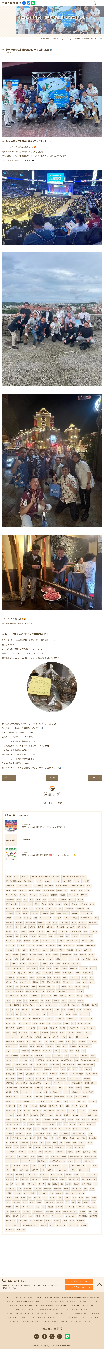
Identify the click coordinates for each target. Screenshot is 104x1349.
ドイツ (72, 1101)
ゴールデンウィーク (12, 996)
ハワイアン (74, 1055)
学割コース (37, 1188)
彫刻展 (19, 899)
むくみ (29, 1129)
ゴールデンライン (86, 913)
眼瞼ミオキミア (76, 1188)
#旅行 (60, 803)
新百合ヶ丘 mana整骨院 (81, 1129)
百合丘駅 (27, 1110)
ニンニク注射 (42, 1028)
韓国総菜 (38, 1037)
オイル (65, 1165)
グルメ (56, 1051)
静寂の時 (73, 1046)
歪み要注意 (9, 1207)
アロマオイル (60, 1019)
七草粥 (16, 959)
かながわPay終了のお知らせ (14, 991)
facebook (16, 1051)
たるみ (22, 1129)
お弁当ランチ (10, 1101)
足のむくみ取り (23, 1156)
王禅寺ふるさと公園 (12, 1055)
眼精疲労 (25, 913)
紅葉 (17, 936)
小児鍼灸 (24, 954)
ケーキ (32, 1065)
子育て (58, 964)
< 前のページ (9, 777)
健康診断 (80, 1032)
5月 (42, 1000)
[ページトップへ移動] (99, 1284)
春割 (87, 1198)
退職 (25, 1106)
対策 (74, 1198)
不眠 (34, 1042)
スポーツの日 (38, 1069)
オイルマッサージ (88, 982)
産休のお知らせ (69, 945)
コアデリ (69, 1097)
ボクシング (30, 959)
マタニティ (9, 927)
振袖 (7, 964)
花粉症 (92, 1188)
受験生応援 (27, 1188)
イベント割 (37, 1092)
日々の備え (49, 1046)
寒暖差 (39, 1202)
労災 (48, 922)
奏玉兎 (71, 1088)
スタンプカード (25, 982)
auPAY (34, 987)
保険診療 (55, 954)
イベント (50, 959)
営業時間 (67, 1143)
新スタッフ (50, 991)
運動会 (63, 1069)
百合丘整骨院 (49, 886)
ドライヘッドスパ (86, 936)
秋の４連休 (9, 1069)
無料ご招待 (24, 1179)
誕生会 (40, 1156)
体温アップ (26, 1019)
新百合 (50, 1078)
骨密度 (19, 941)
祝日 (18, 909)
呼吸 (15, 932)
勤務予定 (63, 996)
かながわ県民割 (46, 1010)
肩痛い (38, 1120)
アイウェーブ (44, 1175)
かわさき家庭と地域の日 (86, 1065)
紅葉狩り (40, 945)
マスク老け (39, 909)
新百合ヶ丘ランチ (90, 1083)
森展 (45, 1092)
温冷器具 (15, 954)
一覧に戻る (52, 777)
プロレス (42, 1184)
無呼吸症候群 (69, 909)
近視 (19, 1188)
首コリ (52, 1225)
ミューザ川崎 (92, 1042)
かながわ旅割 (23, 1032)
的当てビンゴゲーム (69, 1065)
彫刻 (85, 932)
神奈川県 (79, 996)
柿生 (19, 1110)
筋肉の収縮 (60, 927)
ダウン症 (72, 1124)
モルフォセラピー (28, 1005)
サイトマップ (89, 1321)
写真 (79, 1202)
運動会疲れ (88, 996)
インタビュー (15, 1165)
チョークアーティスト (48, 941)
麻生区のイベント (55, 1092)
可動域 (8, 1065)
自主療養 (57, 973)
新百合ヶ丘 (22, 890)
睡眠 (52, 913)
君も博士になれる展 (36, 954)
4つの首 (23, 927)
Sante (51, 1193)
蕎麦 (71, 1051)
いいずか (64, 1051)
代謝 (94, 1152)
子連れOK (33, 936)
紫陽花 (37, 904)
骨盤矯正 (73, 890)
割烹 (77, 1051)
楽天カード (22, 1152)
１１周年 (32, 1138)
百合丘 (89, 886)
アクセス (76, 881)
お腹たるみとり (10, 1156)
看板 (15, 982)
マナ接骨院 (48, 1097)
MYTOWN (75, 1115)
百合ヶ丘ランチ (77, 1083)
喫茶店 (75, 1069)
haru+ (90, 1133)
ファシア (81, 1124)
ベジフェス (85, 1120)
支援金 (49, 968)
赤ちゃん (84, 977)
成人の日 (14, 964)
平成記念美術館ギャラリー (65, 991)
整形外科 (41, 927)
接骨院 (61, 1042)
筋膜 (61, 1106)
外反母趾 (31, 1124)
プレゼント (30, 945)
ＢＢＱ (8, 1023)
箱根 (77, 959)
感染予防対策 (10, 1028)
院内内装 (88, 1069)
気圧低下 (86, 1202)
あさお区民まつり (66, 1060)
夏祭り (68, 1014)
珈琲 (35, 918)
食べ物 (92, 904)
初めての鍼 (20, 1042)
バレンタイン (10, 977)
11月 (65, 1124)
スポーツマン (49, 1152)
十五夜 (63, 1037)
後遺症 (72, 1221)
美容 (7, 1184)
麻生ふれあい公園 (26, 1055)
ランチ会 (15, 1120)
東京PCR (66, 1023)
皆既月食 (8, 1092)
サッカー (58, 1101)
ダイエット (23, 895)
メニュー (48, 881)
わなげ (70, 1161)
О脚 (63, 1010)
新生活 (85, 987)
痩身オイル (25, 1010)
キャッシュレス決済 (12, 1198)
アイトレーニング (57, 1216)
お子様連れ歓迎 (30, 922)
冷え (17, 927)
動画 (28, 1042)
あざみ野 (44, 1225)
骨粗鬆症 (27, 941)
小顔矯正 (37, 1198)
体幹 (54, 932)
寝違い (71, 1037)
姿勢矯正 (8, 918)
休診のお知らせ (59, 1147)
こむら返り (50, 927)
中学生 (8, 1170)
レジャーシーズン (34, 1014)
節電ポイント (76, 1092)
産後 (80, 890)
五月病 (69, 1147)
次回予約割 (34, 1170)
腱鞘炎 (51, 904)
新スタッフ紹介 (35, 950)
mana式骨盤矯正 (11, 1152)
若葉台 (48, 954)
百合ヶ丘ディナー (11, 1088)
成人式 (95, 959)
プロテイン (34, 913)
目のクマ (54, 1179)
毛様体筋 (67, 1198)
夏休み (23, 1014)
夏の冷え (74, 904)
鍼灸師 (65, 977)
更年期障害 (93, 1216)
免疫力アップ (10, 1019)
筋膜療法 (43, 1106)
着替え (78, 1152)
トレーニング (63, 932)
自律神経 (8, 932)
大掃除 (18, 950)
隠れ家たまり (42, 1161)
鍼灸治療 (48, 1069)
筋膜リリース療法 (91, 1074)
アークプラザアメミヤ (78, 1133)
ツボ (46, 1042)
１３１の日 (83, 968)
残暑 (14, 1023)
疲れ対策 (15, 1216)
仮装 (59, 1124)
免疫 (18, 1019)
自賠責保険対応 (38, 1211)
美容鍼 (59, 890)
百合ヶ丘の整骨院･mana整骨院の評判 (74, 877)
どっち (36, 1129)
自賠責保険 (80, 1221)
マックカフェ (47, 1051)
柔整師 (23, 1147)
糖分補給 (21, 945)
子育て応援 (9, 1175)
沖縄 (78, 1101)
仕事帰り (70, 1152)
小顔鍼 (23, 1198)
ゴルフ (66, 904)
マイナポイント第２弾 (13, 1005)
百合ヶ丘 (8, 877)
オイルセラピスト (61, 1170)
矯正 (73, 1202)
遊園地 (90, 1143)
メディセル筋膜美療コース (25, 1101)
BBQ (47, 1156)
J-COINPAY (84, 895)
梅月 (51, 1138)
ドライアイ (9, 1179)
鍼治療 (42, 1023)
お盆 (88, 1165)
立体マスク (53, 1074)
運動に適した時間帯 (53, 982)
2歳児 (48, 1143)
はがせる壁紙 (30, 1074)
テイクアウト (58, 1083)
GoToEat (71, 996)
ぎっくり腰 (83, 1106)
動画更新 (54, 1032)
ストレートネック (64, 1129)
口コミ (16, 1147)
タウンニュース (88, 1161)
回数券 (66, 1188)
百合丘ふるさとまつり (89, 1179)
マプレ (78, 973)
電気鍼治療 (44, 1032)
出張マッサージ (84, 1170)
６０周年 (8, 1147)
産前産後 (73, 1170)
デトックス (82, 922)
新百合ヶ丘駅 (37, 1110)
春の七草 (8, 959)
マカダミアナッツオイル (19, 1138)
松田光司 (78, 950)
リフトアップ (10, 941)
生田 (67, 1106)
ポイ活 (78, 1088)
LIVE (48, 932)
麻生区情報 (49, 1211)
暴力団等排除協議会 (36, 1221)
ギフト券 (72, 1000)
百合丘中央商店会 (35, 1083)
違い (74, 1042)
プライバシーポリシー (24, 886)
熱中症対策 (87, 1010)
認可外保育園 (24, 1143)
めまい (65, 1046)
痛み (38, 1124)
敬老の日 (53, 1042)
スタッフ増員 (86, 1184)
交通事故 (54, 895)
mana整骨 (38, 1088)
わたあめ (95, 1120)
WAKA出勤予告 (64, 1005)
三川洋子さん (20, 1133)
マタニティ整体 (50, 945)
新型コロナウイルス (84, 1023)
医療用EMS (75, 913)
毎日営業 (60, 1202)
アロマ (48, 1055)
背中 (95, 1211)
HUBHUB (78, 1161)
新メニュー (35, 1010)
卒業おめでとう (68, 982)
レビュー (30, 1207)
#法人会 (52, 803)
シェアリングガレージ (13, 1225)
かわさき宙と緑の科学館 (23, 1069)
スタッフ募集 (47, 1147)
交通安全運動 (83, 1216)
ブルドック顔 (57, 1023)
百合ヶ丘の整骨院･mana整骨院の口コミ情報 (45, 877)
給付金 (42, 968)
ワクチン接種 (38, 1097)
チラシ (71, 959)
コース (87, 890)
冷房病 (75, 1014)
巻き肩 (55, 922)
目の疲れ (45, 1179)
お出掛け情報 (59, 936)
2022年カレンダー (73, 941)
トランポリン (74, 977)
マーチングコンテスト (88, 1028)
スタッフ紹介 (81, 1138)
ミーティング (42, 1193)
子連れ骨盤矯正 (49, 1202)
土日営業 (24, 936)
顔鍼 (29, 1198)
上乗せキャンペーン (82, 1037)
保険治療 (62, 895)
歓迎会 (81, 1198)
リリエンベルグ (42, 1065)
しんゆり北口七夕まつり (57, 1161)
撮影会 (94, 1198)
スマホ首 (53, 1129)
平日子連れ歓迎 (66, 954)
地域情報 (57, 1221)
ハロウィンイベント (49, 1124)
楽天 (38, 1074)
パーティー (13, 1143)
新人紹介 (35, 941)
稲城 (45, 1138)
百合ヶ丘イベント (50, 1088)
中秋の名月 (9, 922)
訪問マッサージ (61, 959)
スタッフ (56, 881)
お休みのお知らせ (21, 1083)
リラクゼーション (31, 1175)
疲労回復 (80, 899)
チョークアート (33, 964)
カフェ (23, 1216)
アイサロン (49, 1019)
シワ (48, 1023)
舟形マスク (63, 1074)
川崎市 (38, 890)
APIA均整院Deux (34, 996)
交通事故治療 (80, 909)
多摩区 (32, 1202)
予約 (19, 1106)
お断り (33, 1165)
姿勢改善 (77, 987)
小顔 (66, 890)
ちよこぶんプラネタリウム (71, 964)
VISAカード (32, 1152)
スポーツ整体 (24, 1170)
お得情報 (32, 927)
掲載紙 (8, 1120)
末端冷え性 (73, 968)
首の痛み (70, 1120)
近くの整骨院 (59, 1097)
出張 (43, 1207)
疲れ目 (76, 1175)
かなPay (57, 1010)
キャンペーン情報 (87, 941)
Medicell (74, 1106)
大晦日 (68, 1184)
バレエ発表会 (31, 1028)
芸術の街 (87, 1078)
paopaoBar (47, 1083)
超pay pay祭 (22, 973)
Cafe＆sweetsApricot (12, 1161)
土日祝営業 (23, 1046)
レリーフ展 (93, 932)
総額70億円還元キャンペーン (35, 991)
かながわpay (25, 987)
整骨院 (16, 877)
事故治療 (50, 1207)
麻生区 (93, 1055)
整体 (44, 899)
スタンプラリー (10, 945)
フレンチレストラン (86, 1019)
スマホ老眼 (59, 1193)
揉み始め (91, 954)
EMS (76, 1060)
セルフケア (80, 1207)
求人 (31, 909)
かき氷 (31, 1216)
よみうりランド (26, 1092)
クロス (20, 1074)
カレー (67, 1083)
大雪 (22, 959)
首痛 (63, 1120)
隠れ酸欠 (23, 932)
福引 (49, 1184)
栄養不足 (84, 1225)
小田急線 (35, 982)
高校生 (15, 1170)
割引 (42, 1170)
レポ (22, 1207)
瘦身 (17, 1010)
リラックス (40, 932)
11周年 (58, 1138)
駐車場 (25, 909)
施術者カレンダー (44, 987)
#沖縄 (43, 803)
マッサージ (52, 899)
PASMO (78, 982)
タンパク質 (44, 913)
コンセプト (24, 877)
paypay (8, 890)
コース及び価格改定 (54, 1165)
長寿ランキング (49, 1110)
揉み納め (45, 950)
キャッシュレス (73, 895)
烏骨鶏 (8, 1000)
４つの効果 (92, 1138)
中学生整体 (57, 1188)
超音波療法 (62, 899)
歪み (17, 1207)
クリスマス (92, 1101)
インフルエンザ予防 (76, 1074)
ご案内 (25, 950)
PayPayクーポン (92, 1175)
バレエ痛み (16, 1202)
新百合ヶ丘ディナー (26, 1088)
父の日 (64, 1000)
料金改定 (80, 991)
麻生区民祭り (40, 1060)
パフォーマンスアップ (20, 1065)
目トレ (45, 1198)
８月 (17, 1014)
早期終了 (63, 1179)
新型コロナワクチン (12, 1097)
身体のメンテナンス (57, 950)
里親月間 (82, 1042)
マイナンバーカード (12, 1037)
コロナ (56, 968)
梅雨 (31, 899)
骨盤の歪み (19, 922)
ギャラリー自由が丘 (85, 1046)
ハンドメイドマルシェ (28, 1161)
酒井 (30, 1147)
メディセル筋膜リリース (89, 1115)
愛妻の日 (93, 968)
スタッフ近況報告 (29, 1193)
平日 (55, 1133)
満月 (96, 918)
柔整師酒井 (46, 1120)
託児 (37, 1207)
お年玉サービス (39, 1133)
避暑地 (8, 1216)
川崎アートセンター (74, 1078)
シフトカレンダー (24, 1023)
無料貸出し (86, 1152)
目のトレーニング (56, 1175)
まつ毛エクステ (38, 1019)
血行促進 (86, 1088)
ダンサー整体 (61, 1225)
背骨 (67, 1202)
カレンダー (9, 1133)
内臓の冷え (83, 904)
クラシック (40, 959)
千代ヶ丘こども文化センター (15, 968)
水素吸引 (8, 1193)
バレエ (8, 1202)
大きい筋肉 (70, 1032)
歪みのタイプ (47, 973)
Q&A (44, 1014)
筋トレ (62, 1032)
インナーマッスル (11, 895)
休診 (49, 977)
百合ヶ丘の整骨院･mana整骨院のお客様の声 (70, 886)
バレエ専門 (82, 1110)
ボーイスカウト (71, 1216)
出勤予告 (80, 1000)
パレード (48, 1221)
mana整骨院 (38, 886)
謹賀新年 (76, 1184)
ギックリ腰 (17, 918)
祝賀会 (65, 1138)
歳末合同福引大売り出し (30, 1225)
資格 (60, 1198)
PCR (73, 1023)
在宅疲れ (82, 1211)
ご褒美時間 (20, 1028)
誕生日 (33, 1156)
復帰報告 (56, 1120)
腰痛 (14, 890)
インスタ (18, 1115)
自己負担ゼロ (34, 1032)
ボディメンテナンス (83, 927)
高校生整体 (47, 1188)
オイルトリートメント (77, 1165)
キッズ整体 (9, 913)
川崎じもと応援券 (48, 890)
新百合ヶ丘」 (32, 1184)
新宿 (51, 964)
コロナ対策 (9, 1014)
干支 (60, 1088)
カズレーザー (91, 1124)
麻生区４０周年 (55, 1065)
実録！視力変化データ (70, 1211)
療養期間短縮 (10, 1042)
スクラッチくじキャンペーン (75, 1193)
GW (61, 1143)
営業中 (95, 1165)
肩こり (44, 904)
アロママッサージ (11, 1060)
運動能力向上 (60, 1152)
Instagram (40, 1005)
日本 (65, 1101)
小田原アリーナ (73, 1028)
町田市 (25, 1202)
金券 (25, 1000)
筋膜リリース (53, 1106)
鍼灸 (59, 945)
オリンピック (10, 909)
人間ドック (87, 950)
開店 (39, 1138)
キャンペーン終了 (75, 932)
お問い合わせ (10, 886)
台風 (60, 909)
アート (66, 1092)
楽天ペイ (8, 982)
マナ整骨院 (85, 881)
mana (95, 1184)
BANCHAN (47, 1037)
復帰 (17, 987)
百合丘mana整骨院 (11, 904)
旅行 (84, 1101)
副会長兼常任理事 (90, 1156)
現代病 (31, 890)
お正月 (29, 1133)
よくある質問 (66, 881)
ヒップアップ (52, 1014)
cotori (55, 1143)
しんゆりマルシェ (52, 1060)
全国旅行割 (25, 1051)
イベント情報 (22, 1221)
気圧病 (38, 899)
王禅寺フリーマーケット (13, 1124)
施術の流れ (19, 1175)
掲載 (7, 1165)
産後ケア (72, 899)
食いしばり (27, 918)
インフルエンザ (26, 1097)
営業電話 (25, 1165)
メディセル (33, 1106)
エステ (15, 1129)
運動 (42, 982)
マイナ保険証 (91, 1207)
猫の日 (72, 1138)
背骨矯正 (56, 1000)
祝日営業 (57, 977)
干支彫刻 (70, 950)
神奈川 (26, 1115)
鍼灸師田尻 (9, 1083)
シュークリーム (22, 977)
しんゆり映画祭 (60, 1078)
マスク (45, 1074)
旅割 (14, 1032)
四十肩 (23, 1120)
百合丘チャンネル (47, 1115)
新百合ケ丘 (42, 936)
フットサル (9, 1115)
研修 (50, 936)
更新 (7, 1211)
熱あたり (46, 1216)
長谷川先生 (9, 987)
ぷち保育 (34, 1143)
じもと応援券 (41, 977)
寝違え (8, 954)
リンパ (74, 922)
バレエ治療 (34, 1115)
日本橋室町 (9, 936)
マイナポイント (68, 973)
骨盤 (93, 1202)
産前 (90, 1211)
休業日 (58, 1211)
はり (17, 1184)
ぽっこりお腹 (84, 1014)
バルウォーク (35, 1179)
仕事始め (83, 954)
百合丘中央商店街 (26, 1037)
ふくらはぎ (70, 927)
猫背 (70, 987)
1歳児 (41, 1143)
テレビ (8, 1129)
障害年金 (41, 922)
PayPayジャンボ (10, 973)
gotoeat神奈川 (90, 945)
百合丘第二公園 (74, 1179)
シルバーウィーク (11, 1046)
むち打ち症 (26, 1211)
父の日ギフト (61, 1110)
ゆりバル (82, 1143)
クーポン (23, 964)
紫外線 (48, 1000)
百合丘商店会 (64, 1133)
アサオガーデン (72, 1019)
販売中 (19, 1000)
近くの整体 (84, 1055)
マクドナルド (36, 1051)
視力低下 (53, 1198)
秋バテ (65, 1221)
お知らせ (37, 1147)
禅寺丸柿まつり (10, 1221)
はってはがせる (10, 1074)
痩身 (61, 1014)
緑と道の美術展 (88, 1092)
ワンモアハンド (10, 1106)
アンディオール (73, 1225)
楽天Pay (88, 1032)
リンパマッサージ (26, 904)
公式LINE (59, 1207)
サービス (39, 881)
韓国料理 (55, 1037)
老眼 (82, 1175)
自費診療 (44, 1129)
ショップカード (69, 1207)
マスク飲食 (9, 950)
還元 (40, 1152)
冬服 (62, 1184)
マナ (31, 1060)
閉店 (7, 1138)
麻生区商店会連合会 (76, 1156)
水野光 (64, 987)
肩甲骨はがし (44, 895)
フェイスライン (51, 909)
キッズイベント (40, 1078)
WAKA (55, 996)
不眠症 (35, 1023)
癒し (91, 977)
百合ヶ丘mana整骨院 (70, 918)
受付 (85, 1188)
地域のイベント (32, 968)
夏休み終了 (53, 1028)
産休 (7, 1010)
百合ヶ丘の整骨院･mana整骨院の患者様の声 (19, 881)
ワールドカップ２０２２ (44, 1101)
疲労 (25, 899)
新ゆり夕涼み (21, 1230)
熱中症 (94, 1005)
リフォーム (23, 1060)
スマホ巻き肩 (64, 922)
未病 (74, 1143)
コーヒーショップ (45, 918)
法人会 (79, 1010)
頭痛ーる (40, 1046)
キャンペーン (93, 922)
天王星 (16, 1092)
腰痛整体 (67, 1115)
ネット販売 (57, 918)
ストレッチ (33, 895)
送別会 (32, 977)
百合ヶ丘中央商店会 (81, 1097)
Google (8, 1051)
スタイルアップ (79, 1147)
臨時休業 (58, 1115)
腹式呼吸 (31, 932)
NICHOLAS (42, 1165)
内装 (66, 1055)
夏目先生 (24, 996)
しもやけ (64, 968)
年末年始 (80, 945)
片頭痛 (58, 1046)
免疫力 (18, 913)
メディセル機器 (10, 1078)
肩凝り (38, 973)
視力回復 (68, 1175)
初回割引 (50, 1170)
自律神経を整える (86, 918)
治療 (23, 1184)
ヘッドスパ (17, 1193)
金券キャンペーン (51, 1005)
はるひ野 (75, 936)
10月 (83, 1051)
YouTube (58, 904)
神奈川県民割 (86, 959)
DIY (81, 1069)
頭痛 (40, 1042)
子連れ (49, 1133)
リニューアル (57, 1055)
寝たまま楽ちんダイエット (89, 1060)
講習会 (20, 1078)
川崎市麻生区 (87, 973)
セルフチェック (10, 1188)
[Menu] (100, 3)
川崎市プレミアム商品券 (58, 1156)
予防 (77, 1120)
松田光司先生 (10, 899)
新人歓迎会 (85, 1005)
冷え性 (56, 1069)
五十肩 (31, 1120)
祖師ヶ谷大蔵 (46, 996)
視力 (17, 1179)
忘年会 (55, 1184)
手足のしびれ (15, 1211)
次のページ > (95, 777)
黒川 (67, 936)
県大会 (8, 1032)
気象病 (32, 1046)
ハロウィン (29, 1078)
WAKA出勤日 (34, 1000)
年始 (75, 954)
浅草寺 (31, 973)
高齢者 (38, 1216)
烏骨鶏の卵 (75, 1005)
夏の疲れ (62, 1028)
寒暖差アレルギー (62, 913)
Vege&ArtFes (39, 1055)
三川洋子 (61, 941)
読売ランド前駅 (10, 1110)
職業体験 (71, 1010)
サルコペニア (10, 1230)
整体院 (68, 1042)
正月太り (44, 964)
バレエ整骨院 (93, 1110)
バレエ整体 (71, 1110)
